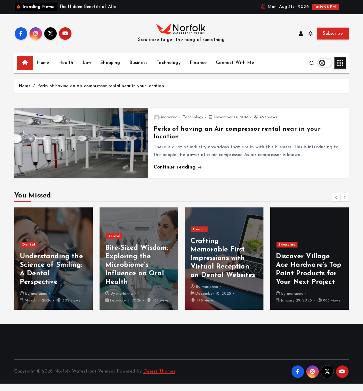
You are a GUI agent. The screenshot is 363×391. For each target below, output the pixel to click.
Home (43, 63)
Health (65, 63)
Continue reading (175, 167)
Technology (169, 63)
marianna (169, 117)
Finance (198, 63)
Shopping (110, 63)
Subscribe (333, 33)
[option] (53, 258)
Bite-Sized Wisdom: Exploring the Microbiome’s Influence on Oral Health (136, 265)
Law (87, 63)
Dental (28, 244)
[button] (336, 197)
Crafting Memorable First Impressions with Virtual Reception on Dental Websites (223, 258)
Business (138, 63)
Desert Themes (159, 371)
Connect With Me (235, 63)
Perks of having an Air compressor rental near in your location (100, 86)
